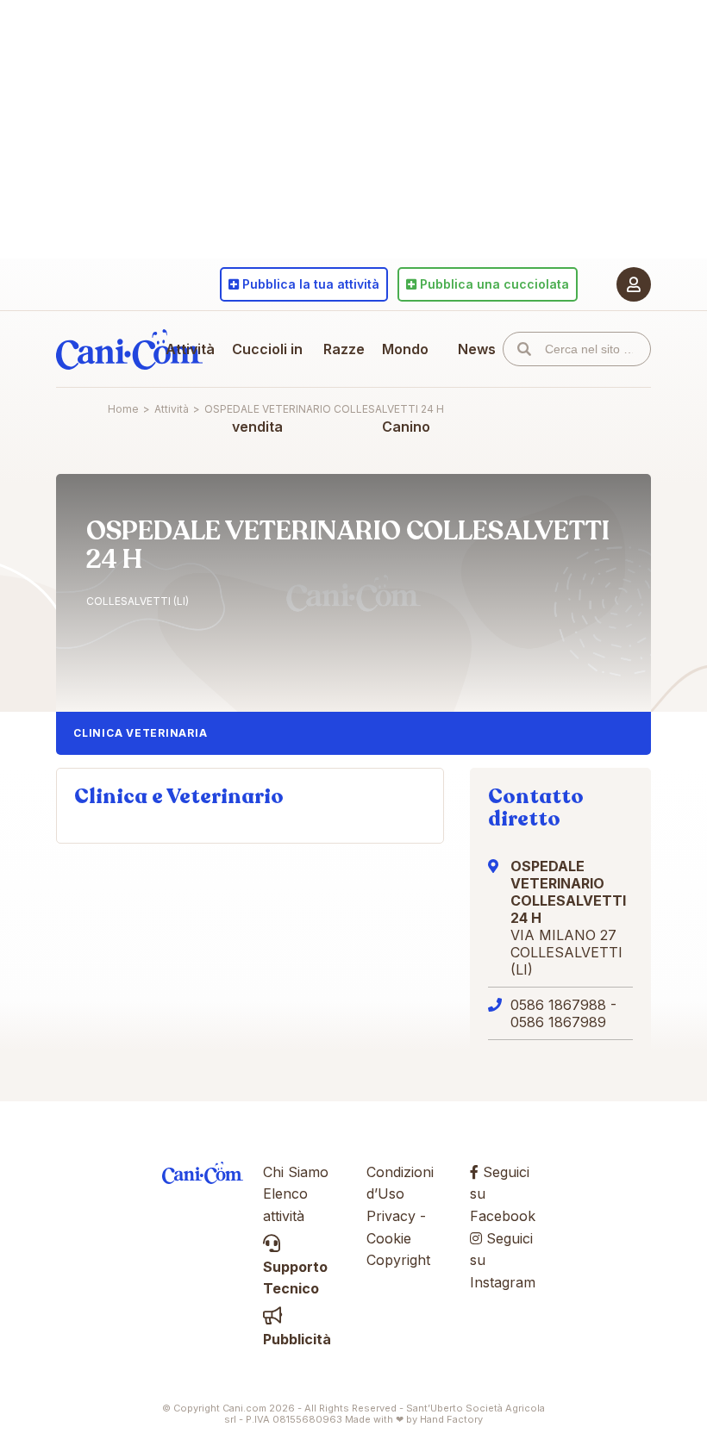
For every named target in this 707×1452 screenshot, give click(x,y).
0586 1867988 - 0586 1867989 (563, 1013)
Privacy (391, 1216)
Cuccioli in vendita (267, 387)
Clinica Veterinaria (140, 732)
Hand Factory (451, 1419)
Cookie (388, 1238)
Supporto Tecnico (295, 1277)
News (477, 349)
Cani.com (129, 349)
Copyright (398, 1259)
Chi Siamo (295, 1172)
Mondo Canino (406, 387)
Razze (344, 349)
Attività (190, 349)
